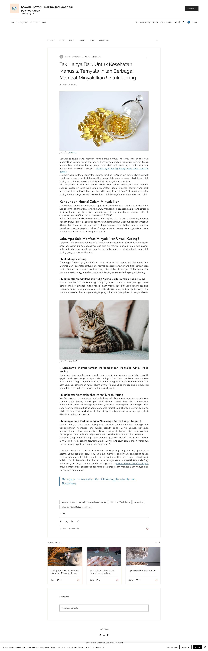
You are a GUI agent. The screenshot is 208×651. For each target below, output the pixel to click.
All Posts (50, 40)
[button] (157, 40)
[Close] (205, 647)
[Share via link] (78, 521)
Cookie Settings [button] (172, 647)
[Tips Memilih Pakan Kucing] (143, 556)
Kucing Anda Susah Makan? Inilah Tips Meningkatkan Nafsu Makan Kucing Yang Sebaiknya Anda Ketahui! (64, 571)
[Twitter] (176, 22)
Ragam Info (103, 40)
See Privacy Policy (97, 647)
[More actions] (147, 56)
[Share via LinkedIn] (72, 521)
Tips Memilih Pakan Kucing (142, 570)
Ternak (91, 40)
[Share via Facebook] (60, 521)
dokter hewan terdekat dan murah (92, 502)
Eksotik (81, 40)
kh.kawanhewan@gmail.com (147, 22)
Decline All (185, 647)
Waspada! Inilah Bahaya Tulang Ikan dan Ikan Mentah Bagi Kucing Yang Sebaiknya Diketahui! (103, 571)
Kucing (62, 40)
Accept (197, 647)
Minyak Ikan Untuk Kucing (120, 502)
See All (158, 542)
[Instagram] (179, 22)
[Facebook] (183, 22)
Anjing (71, 40)
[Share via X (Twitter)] (66, 521)
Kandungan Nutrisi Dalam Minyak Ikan (76, 507)
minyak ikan (138, 502)
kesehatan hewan (68, 502)
